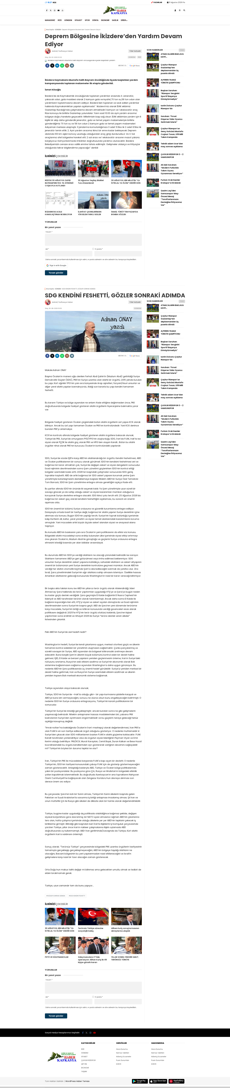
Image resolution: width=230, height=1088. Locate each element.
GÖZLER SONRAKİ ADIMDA (56, 896)
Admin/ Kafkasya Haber (62, 51)
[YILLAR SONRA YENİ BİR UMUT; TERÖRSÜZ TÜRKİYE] (126, 945)
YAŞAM (84, 1071)
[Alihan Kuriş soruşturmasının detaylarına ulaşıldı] (126, 916)
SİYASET (78, 20)
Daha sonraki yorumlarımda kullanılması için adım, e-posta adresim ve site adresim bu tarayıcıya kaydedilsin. (91, 259)
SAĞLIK (115, 20)
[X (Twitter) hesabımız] (50, 10)
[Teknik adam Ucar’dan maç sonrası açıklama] (153, 150)
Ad (47, 249)
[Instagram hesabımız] (54, 10)
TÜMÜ (182, 50)
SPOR (87, 20)
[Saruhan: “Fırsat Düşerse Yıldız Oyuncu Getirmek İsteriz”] (153, 122)
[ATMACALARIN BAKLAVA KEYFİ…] (153, 60)
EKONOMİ (105, 20)
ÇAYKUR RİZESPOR (88, 1060)
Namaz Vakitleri (122, 1053)
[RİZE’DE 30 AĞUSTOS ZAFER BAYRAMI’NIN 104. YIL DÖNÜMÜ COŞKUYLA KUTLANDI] (60, 168)
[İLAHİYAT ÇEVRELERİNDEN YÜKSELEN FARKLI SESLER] (93, 200)
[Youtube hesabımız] (58, 10)
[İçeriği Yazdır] (72, 65)
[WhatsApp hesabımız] (62, 10)
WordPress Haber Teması (77, 1081)
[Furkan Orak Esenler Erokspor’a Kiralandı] (153, 186)
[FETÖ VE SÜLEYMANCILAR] (60, 945)
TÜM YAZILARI (135, 51)
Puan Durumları (122, 1060)
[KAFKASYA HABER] (115, 14)
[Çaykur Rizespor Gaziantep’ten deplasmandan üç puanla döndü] (153, 71)
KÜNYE (118, 1064)
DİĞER (123, 20)
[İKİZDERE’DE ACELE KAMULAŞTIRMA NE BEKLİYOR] (60, 200)
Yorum (49, 232)
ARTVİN (84, 1064)
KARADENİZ (50, 20)
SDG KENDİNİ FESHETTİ (77, 896)
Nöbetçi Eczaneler (123, 1056)
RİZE (60, 20)
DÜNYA (95, 20)
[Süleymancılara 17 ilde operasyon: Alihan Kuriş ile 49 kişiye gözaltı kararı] (93, 945)
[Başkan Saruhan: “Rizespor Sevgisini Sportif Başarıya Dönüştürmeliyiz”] (153, 96)
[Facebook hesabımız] (46, 10)
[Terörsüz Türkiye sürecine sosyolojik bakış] (93, 916)
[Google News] (134, 65)
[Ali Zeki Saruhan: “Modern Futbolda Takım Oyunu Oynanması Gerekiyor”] (153, 171)
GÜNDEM (68, 20)
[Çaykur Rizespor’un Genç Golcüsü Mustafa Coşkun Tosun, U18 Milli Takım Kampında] (153, 135)
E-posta (99, 249)
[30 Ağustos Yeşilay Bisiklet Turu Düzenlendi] (93, 168)
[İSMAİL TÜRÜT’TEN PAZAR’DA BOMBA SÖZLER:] (126, 200)
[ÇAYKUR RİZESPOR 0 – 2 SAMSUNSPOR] (153, 160)
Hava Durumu (122, 1049)
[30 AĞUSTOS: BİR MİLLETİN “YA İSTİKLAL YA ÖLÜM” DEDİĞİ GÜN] (126, 168)
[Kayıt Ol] (175, 10)
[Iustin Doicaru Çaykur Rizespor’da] (153, 112)
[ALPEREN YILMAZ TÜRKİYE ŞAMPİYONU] (153, 86)
